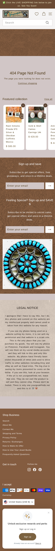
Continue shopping (27, 83)
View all (48, 99)
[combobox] (27, 22)
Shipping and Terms (12, 433)
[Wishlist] (36, 14)
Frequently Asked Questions (16, 454)
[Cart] (43, 13)
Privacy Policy (9, 438)
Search (6, 421)
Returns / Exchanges (13, 442)
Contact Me (8, 429)
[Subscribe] (49, 185)
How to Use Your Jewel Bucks (17, 450)
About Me (7, 425)
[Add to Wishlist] (22, 116)
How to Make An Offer (13, 446)
